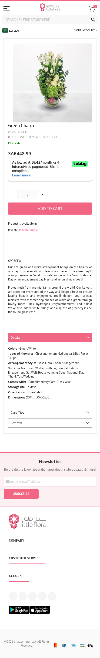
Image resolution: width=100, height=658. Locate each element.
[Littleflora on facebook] (13, 596)
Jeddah (24, 230)
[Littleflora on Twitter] (23, 596)
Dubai (34, 230)
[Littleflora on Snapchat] (52, 596)
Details (15, 337)
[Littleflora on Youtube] (42, 596)
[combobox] (50, 19)
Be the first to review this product (32, 137)
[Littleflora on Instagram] (32, 596)
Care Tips (17, 412)
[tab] (50, 337)
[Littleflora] (50, 8)
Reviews (16, 423)
